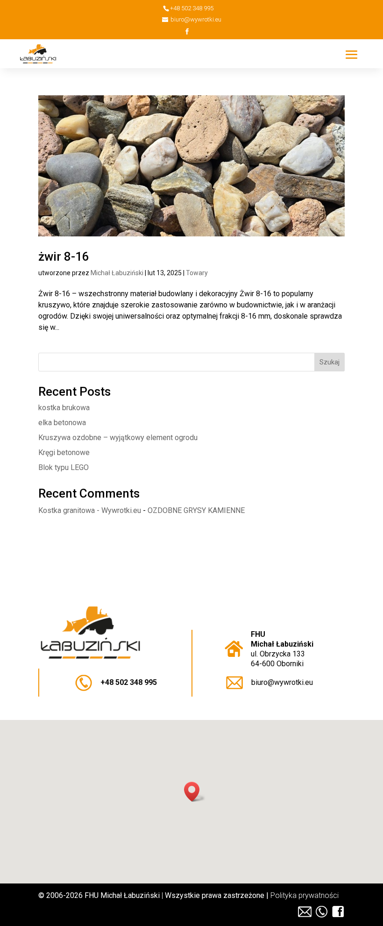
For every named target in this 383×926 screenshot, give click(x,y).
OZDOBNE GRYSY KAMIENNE (196, 510)
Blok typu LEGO (63, 467)
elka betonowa (62, 422)
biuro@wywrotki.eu (282, 682)
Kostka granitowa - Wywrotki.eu (89, 510)
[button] (194, 791)
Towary (197, 273)
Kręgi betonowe (64, 452)
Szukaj (329, 362)
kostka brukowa (64, 407)
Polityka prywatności (304, 895)
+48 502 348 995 (128, 682)
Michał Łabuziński (117, 273)
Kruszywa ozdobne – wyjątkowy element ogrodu (118, 437)
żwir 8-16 (63, 256)
